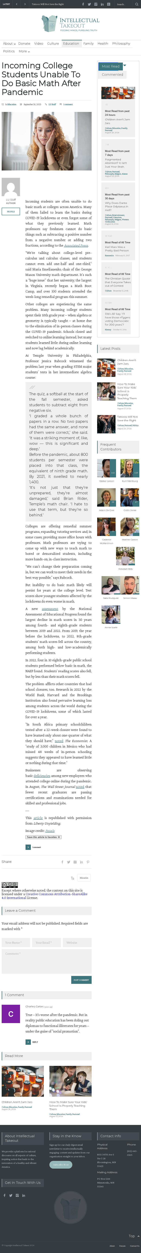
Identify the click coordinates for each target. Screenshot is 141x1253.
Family (88, 43)
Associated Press (76, 245)
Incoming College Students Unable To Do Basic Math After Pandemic (41, 78)
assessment (50, 609)
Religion (118, 173)
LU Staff (52, 104)
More (23, 51)
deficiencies (42, 776)
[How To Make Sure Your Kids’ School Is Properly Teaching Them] (70, 1081)
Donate (24, 43)
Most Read (111, 66)
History (108, 329)
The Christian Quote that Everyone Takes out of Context (118, 282)
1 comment (68, 104)
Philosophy (121, 43)
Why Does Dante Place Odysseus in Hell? (116, 206)
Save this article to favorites (42, 837)
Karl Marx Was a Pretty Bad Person (117, 248)
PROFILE (11, 211)
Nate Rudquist (111, 598)
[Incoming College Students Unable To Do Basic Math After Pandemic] (47, 141)
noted (59, 741)
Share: (7, 861)
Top (132, 1236)
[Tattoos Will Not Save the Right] (106, 424)
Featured (28, 1107)
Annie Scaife (111, 627)
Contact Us (134, 1246)
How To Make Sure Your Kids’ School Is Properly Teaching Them (68, 1105)
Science (124, 173)
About (8, 43)
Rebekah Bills (126, 569)
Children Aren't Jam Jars (17, 1102)
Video (38, 43)
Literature (117, 217)
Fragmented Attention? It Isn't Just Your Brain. (116, 163)
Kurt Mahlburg (130, 481)
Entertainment (118, 215)
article (38, 818)
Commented (112, 75)
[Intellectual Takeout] (71, 26)
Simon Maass (130, 598)
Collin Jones (130, 510)
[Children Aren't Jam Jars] (23, 1081)
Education (71, 43)
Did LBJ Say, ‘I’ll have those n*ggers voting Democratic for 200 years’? (117, 319)
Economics (109, 255)
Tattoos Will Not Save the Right (48, 4)
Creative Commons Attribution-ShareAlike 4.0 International (44, 896)
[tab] (108, 66)
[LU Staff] (11, 187)
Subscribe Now (61, 1164)
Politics (9, 51)
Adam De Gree (106, 510)
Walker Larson (106, 481)
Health (103, 43)
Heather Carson (130, 539)
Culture (53, 43)
